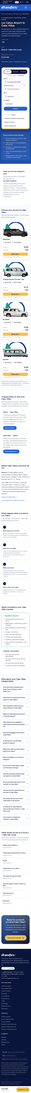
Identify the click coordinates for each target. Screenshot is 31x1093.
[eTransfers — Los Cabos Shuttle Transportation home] (9, 7)
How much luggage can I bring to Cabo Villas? (13, 734)
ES (21, 2)
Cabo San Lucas (17, 14)
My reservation (5, 1042)
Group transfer (5, 1021)
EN (16, 2)
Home (3, 14)
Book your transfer (16, 938)
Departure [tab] (15, 71)
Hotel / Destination (9, 85)
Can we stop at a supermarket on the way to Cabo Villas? (13, 791)
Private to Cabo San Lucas (8, 1024)
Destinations (8, 14)
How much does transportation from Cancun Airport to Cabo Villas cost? (13, 689)
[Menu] (26, 7)
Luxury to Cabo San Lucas (8, 1026)
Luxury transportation (7, 1019)
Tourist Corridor (6, 991)
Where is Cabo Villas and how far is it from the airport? (14, 715)
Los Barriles (4, 1003)
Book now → (15, 254)
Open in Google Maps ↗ (9, 497)
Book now (23, 1089)
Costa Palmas (5, 996)
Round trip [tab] (23, 71)
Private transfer (5, 1016)
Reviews (3, 1037)
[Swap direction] (24, 85)
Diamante (4, 993)
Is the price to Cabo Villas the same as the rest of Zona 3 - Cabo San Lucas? (14, 809)
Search (15, 109)
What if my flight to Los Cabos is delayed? (13, 758)
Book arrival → (10, 428)
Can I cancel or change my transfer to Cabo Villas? (11, 818)
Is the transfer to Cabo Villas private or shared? (12, 742)
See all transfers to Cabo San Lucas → (13, 500)
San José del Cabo (6, 988)
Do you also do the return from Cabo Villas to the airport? (13, 799)
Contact (3, 1039)
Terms (3, 1045)
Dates (5, 93)
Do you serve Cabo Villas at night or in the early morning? (13, 766)
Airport (5, 78)
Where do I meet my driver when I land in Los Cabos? (14, 750)
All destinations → (6, 1006)
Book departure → (11, 451)
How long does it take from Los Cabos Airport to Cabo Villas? (13, 707)
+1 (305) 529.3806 (18, 972)
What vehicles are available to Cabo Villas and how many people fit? (14, 724)
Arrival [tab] (7, 71)
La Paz (3, 1001)
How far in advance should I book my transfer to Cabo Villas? (13, 775)
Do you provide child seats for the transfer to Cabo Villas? (14, 783)
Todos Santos (5, 998)
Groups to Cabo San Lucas (9, 1029)
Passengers (7, 100)
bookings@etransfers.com (11, 978)
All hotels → (4, 1008)
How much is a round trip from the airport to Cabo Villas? (14, 698)
